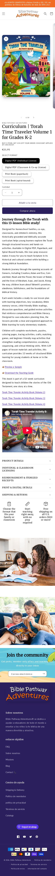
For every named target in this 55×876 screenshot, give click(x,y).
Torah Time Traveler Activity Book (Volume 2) (23, 392)
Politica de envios (18, 869)
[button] (3, 14)
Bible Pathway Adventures (20, 860)
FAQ (8, 747)
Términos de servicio (15, 809)
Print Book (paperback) (16, 174)
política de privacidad (16, 802)
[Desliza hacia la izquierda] (21, 117)
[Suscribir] (43, 674)
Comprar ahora (27, 210)
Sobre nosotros (13, 753)
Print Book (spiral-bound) (17, 180)
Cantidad (6, 187)
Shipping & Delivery (15, 790)
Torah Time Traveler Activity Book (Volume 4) (23, 404)
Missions (10, 759)
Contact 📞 (11, 772)
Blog (8, 766)
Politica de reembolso (16, 796)
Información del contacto (37, 869)
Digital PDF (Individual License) (21, 160)
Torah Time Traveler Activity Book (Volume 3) (23, 398)
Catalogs (10, 815)
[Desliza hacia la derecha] (34, 117)
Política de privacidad (19, 864)
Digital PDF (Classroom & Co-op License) (25, 167)
